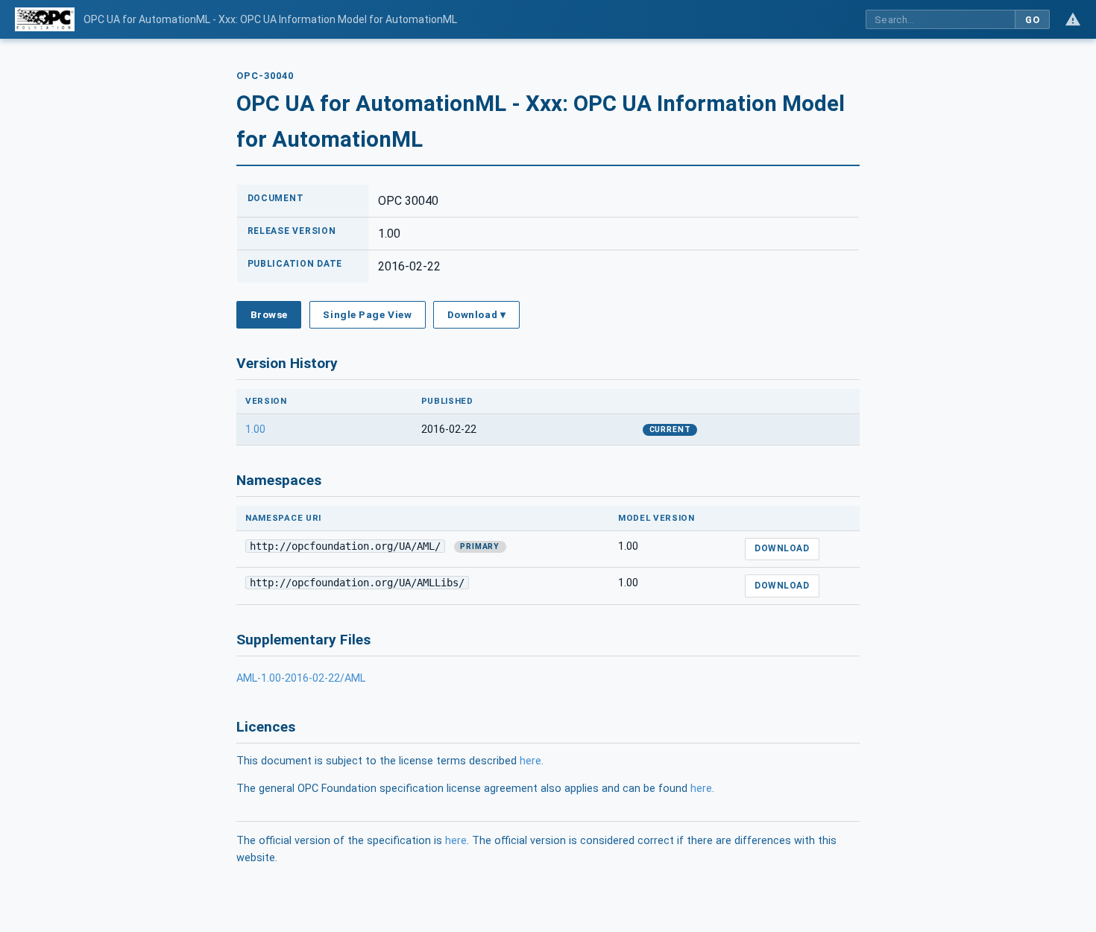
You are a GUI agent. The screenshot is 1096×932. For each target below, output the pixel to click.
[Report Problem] (1073, 19)
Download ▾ (476, 314)
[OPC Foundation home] (45, 19)
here (530, 761)
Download (782, 548)
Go (1032, 19)
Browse (269, 314)
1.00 (255, 429)
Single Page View (367, 314)
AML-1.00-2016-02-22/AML (300, 678)
